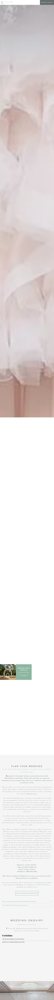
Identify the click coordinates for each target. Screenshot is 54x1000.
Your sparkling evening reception (15, 905)
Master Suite (32, 794)
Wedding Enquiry (47, 2)
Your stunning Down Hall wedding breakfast (19, 901)
